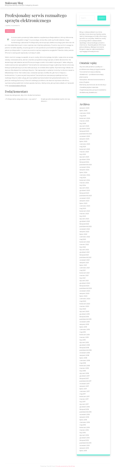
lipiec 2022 (83, 234)
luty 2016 (83, 432)
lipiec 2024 (83, 172)
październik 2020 (86, 288)
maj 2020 (83, 301)
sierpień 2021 (84, 262)
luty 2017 (82, 401)
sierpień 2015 (84, 448)
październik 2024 (86, 164)
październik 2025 (86, 134)
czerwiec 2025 (85, 144)
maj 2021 (83, 270)
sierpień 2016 (84, 417)
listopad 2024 (84, 162)
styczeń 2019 (84, 342)
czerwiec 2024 (85, 175)
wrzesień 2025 (85, 136)
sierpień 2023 (84, 201)
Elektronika (9, 31)
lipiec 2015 (83, 450)
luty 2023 (83, 216)
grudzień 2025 (85, 128)
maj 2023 (83, 208)
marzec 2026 (84, 121)
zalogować (16, 95)
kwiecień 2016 (85, 427)
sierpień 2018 (84, 355)
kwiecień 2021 (85, 273)
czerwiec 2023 (85, 206)
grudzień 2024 (85, 159)
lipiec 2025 (83, 141)
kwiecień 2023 (85, 211)
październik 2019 (85, 319)
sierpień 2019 (84, 324)
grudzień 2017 (85, 376)
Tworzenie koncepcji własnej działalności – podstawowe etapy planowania (92, 74)
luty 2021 (82, 278)
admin (8, 25)
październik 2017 (85, 381)
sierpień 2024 (84, 170)
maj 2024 (83, 177)
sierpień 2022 (84, 231)
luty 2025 (83, 154)
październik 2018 (86, 350)
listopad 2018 (84, 347)
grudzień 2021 (85, 252)
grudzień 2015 (85, 438)
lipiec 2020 (83, 296)
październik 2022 (86, 226)
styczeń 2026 (84, 126)
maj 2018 (83, 363)
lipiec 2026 (83, 110)
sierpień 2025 (84, 139)
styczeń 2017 (84, 404)
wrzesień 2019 (85, 322)
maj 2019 (83, 332)
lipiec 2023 (83, 203)
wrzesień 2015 (85, 445)
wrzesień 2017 (85, 383)
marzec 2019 (84, 337)
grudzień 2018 (85, 345)
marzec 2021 (84, 275)
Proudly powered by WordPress (65, 466)
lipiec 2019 (83, 327)
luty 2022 (83, 247)
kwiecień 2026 (85, 118)
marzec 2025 (84, 152)
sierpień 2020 (84, 293)
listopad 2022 (84, 224)
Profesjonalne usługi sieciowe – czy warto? (21, 99)
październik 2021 (85, 257)
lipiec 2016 (83, 420)
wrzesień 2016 (85, 414)
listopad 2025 (84, 131)
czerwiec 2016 (85, 422)
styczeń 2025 (84, 157)
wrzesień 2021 (85, 260)
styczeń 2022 (84, 249)
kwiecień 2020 (85, 304)
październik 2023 (86, 195)
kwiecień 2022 (85, 242)
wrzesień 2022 (85, 229)
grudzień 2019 (85, 314)
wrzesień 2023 (85, 198)
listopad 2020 (84, 286)
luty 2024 (83, 185)
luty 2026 (83, 123)
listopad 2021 (84, 255)
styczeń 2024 (84, 188)
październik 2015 (85, 443)
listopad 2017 (84, 378)
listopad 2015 (84, 440)
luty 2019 (83, 340)
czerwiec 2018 (85, 360)
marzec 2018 (84, 368)
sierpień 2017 (84, 386)
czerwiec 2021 (85, 268)
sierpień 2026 (84, 108)
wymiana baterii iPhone (17, 85)
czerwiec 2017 (85, 391)
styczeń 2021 (84, 280)
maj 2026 (83, 116)
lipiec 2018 (83, 358)
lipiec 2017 (83, 389)
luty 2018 (83, 371)
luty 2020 (83, 309)
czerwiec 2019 (85, 329)
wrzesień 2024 (85, 167)
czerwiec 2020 (85, 298)
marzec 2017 (84, 399)
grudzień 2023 (85, 190)
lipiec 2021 (83, 265)
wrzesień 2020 (85, 291)
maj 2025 (83, 146)
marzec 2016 (84, 430)
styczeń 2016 (84, 435)
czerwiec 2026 (85, 113)
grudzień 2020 (85, 283)
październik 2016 (85, 412)
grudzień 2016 (85, 407)
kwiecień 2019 (85, 334)
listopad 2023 (84, 193)
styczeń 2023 (84, 219)
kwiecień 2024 (85, 180)
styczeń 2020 (84, 311)
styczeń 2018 (84, 373)
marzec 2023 (84, 213)
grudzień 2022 (85, 221)
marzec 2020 (84, 306)
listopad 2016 (84, 409)
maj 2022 (83, 239)
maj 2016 (83, 425)
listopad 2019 (84, 316)
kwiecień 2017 (85, 396)
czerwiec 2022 (85, 237)
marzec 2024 (84, 183)
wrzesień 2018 (85, 353)
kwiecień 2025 (85, 149)
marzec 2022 (84, 244)
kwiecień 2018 (85, 365)
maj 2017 (83, 394)
